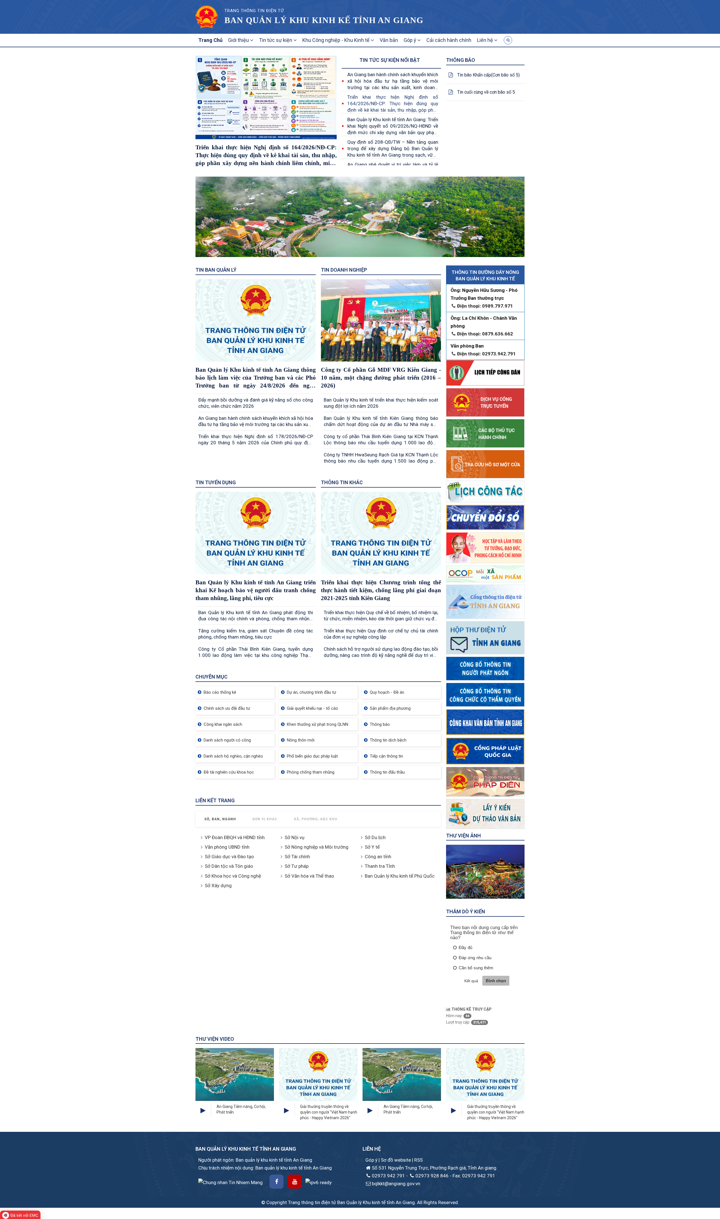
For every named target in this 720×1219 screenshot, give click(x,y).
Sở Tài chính (297, 856)
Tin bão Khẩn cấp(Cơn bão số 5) (488, 75)
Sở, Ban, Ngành (220, 819)
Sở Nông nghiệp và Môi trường (316, 847)
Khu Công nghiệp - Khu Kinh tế (336, 40)
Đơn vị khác (265, 819)
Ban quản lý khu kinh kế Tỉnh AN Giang (323, 20)
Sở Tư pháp (297, 866)
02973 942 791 (388, 1176)
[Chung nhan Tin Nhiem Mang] (230, 1182)
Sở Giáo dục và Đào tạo (229, 856)
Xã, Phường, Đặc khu (316, 819)
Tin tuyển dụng (215, 482)
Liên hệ (485, 40)
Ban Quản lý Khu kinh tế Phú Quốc (400, 876)
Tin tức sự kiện (276, 40)
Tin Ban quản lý (216, 270)
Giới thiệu (239, 40)
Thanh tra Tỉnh (380, 866)
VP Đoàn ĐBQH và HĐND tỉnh (235, 837)
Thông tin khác (342, 482)
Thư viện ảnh (463, 836)
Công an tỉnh (378, 856)
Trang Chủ (210, 40)
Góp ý (410, 40)
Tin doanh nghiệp (344, 270)
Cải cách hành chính (448, 40)
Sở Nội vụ (294, 837)
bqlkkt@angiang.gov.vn (396, 1183)
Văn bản (389, 40)
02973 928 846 (432, 1176)
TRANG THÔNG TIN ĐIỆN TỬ (254, 10)
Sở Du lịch (375, 837)
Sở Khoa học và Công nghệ (233, 876)
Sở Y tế (372, 847)
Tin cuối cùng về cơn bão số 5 (486, 92)
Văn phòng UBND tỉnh (227, 847)
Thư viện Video (214, 1039)
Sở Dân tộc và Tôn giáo (229, 866)
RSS (418, 1160)
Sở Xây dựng (218, 885)
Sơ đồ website (396, 1160)
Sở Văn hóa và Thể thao (309, 876)
